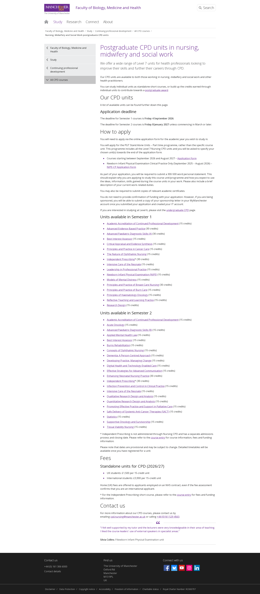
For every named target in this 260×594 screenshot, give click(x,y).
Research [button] (74, 21)
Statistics (112, 416)
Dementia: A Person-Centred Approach (129, 355)
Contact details (52, 571)
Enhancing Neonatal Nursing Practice (128, 376)
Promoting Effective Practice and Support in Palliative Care (140, 406)
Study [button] (57, 21)
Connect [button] (92, 21)
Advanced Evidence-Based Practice (126, 228)
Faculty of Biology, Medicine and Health (108, 8)
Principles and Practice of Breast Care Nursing (133, 284)
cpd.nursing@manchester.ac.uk (127, 516)
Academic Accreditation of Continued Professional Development (143, 223)
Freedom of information (126, 589)
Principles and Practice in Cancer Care (128, 249)
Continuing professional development (113, 31)
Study (89, 31)
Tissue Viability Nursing (120, 427)
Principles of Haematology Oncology (127, 295)
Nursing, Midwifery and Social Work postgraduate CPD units (76, 35)
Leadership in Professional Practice (127, 269)
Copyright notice (87, 589)
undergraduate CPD (177, 210)
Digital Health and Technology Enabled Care (132, 365)
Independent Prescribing (121, 259)
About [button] (108, 21)
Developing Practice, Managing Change (129, 360)
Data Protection (67, 589)
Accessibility (105, 589)
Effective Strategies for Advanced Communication (134, 370)
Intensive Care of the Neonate (124, 264)
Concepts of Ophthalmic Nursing (125, 350)
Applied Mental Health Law (122, 335)
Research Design (116, 305)
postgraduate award (156, 90)
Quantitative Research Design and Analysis (131, 401)
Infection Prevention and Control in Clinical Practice (136, 386)
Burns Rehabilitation (118, 345)
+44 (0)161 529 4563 (168, 516)
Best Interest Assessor (119, 238)
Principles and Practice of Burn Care (127, 290)
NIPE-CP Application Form (121, 167)
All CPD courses (142, 31)
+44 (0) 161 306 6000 (55, 566)
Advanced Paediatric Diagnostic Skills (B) (129, 330)
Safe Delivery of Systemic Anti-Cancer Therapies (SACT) (138, 411)
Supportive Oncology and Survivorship (128, 421)
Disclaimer (50, 589)
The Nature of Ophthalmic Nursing (127, 254)
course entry (158, 437)
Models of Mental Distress (122, 279)
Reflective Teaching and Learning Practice (130, 300)
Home (46, 21)
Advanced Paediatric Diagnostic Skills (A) (129, 233)
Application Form (187, 158)
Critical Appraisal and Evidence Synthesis (129, 244)
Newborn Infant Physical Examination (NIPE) (132, 274)
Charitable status (150, 589)
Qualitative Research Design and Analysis (130, 396)
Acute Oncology (115, 324)
